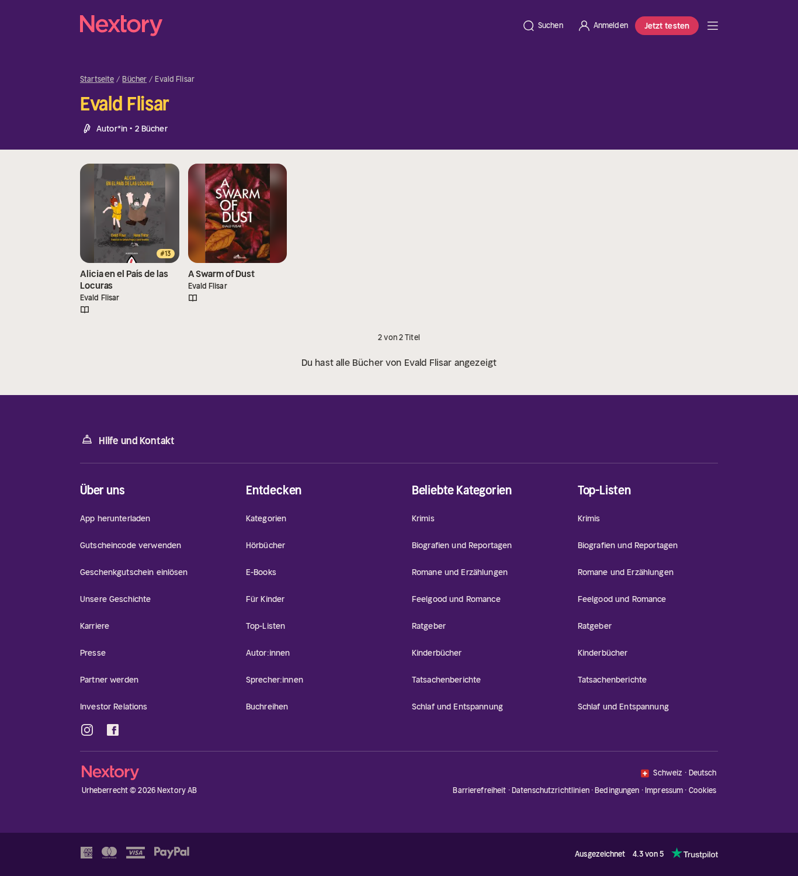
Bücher (134, 79)
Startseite (97, 79)
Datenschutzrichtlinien (550, 790)
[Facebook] (113, 730)
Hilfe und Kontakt (137, 440)
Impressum (664, 790)
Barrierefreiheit (479, 790)
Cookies (703, 790)
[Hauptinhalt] (713, 26)
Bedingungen (617, 790)
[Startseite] (297, 25)
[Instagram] (87, 730)
